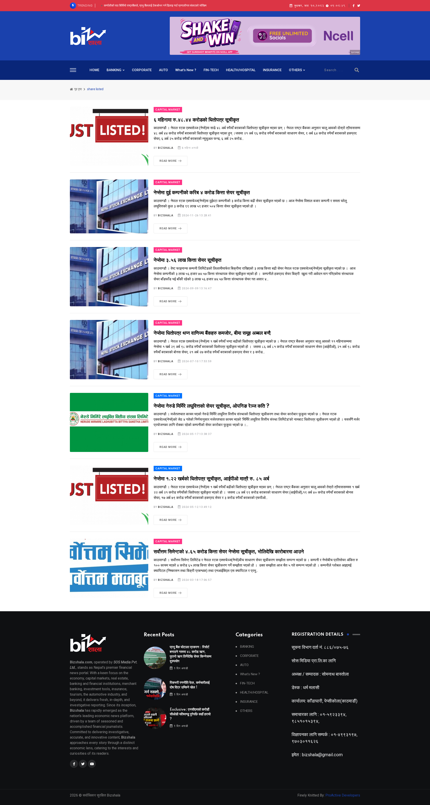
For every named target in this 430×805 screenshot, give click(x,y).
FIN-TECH (211, 70)
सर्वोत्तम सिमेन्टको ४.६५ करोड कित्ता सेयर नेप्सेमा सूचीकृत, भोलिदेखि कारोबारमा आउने (229, 552)
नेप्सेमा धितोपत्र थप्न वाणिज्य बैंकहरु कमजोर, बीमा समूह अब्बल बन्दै (212, 333)
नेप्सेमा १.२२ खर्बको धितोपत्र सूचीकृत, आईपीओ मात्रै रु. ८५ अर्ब (211, 479)
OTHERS (295, 70)
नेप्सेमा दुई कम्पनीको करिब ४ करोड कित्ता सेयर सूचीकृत (202, 193)
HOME (94, 70)
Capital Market (167, 109)
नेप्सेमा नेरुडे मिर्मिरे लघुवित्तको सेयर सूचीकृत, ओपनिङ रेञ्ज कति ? (211, 406)
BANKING (114, 70)
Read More (168, 160)
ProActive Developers (342, 795)
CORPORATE (142, 70)
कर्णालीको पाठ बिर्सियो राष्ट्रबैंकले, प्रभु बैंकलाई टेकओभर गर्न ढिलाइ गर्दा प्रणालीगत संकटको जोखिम (155, 3)
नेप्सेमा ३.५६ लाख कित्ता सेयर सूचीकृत (187, 260)
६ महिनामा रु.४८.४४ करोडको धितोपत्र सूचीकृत (196, 120)
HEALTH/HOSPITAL (241, 70)
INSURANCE (272, 70)
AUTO (163, 70)
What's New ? (185, 70)
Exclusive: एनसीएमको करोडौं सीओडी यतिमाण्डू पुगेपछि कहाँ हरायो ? (190, 714)
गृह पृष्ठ (77, 89)
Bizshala (165, 147)
